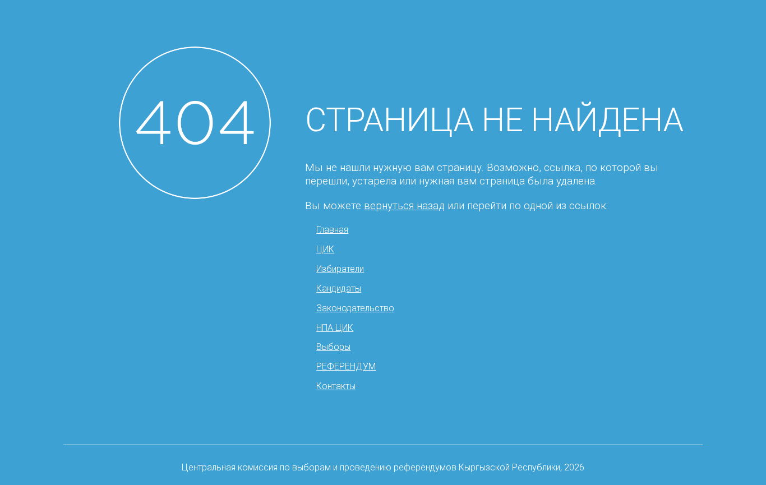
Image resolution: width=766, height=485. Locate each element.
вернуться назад (404, 206)
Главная (332, 229)
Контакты (336, 386)
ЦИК (325, 249)
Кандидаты (338, 288)
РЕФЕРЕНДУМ (346, 366)
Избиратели (340, 269)
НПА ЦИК (334, 327)
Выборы (333, 346)
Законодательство (355, 308)
